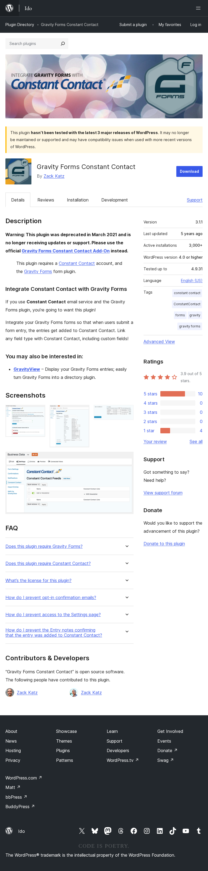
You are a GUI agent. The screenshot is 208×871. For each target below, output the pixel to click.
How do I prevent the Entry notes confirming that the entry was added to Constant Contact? (53, 633)
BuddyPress (20, 806)
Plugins (63, 750)
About (11, 731)
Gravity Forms (38, 271)
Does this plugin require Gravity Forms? (44, 546)
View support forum (163, 492)
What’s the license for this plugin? (38, 580)
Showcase (66, 731)
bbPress (16, 797)
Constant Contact (77, 263)
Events (164, 741)
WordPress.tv (123, 760)
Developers (118, 750)
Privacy (12, 760)
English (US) (192, 280)
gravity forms (189, 326)
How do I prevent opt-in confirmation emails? (50, 597)
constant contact (187, 293)
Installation (78, 200)
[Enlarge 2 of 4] (82, 412)
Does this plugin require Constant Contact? (48, 563)
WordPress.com (23, 778)
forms (180, 315)
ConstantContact (187, 304)
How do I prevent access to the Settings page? (53, 614)
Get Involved (170, 731)
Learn (112, 731)
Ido (21, 831)
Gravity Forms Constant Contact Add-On (66, 250)
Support (195, 200)
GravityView (27, 369)
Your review (155, 441)
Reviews (45, 200)
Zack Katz (54, 176)
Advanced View (159, 341)
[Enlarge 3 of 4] (126, 412)
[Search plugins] (62, 43)
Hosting (13, 750)
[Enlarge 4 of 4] (126, 459)
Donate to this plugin (164, 543)
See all (196, 441)
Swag (165, 760)
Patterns (64, 760)
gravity (194, 315)
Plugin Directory (19, 24)
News (11, 741)
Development (114, 200)
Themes (64, 741)
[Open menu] (199, 8)
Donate (167, 750)
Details (18, 200)
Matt (13, 787)
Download (189, 171)
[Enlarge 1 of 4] (38, 412)
